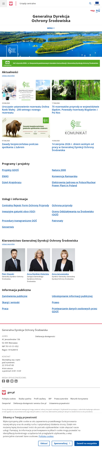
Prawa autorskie (61, 398)
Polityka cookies (9, 398)
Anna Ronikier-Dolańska (38, 274)
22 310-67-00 (8, 365)
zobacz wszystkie (8, 75)
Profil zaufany (40, 398)
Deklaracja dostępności (45, 336)
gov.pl (11, 392)
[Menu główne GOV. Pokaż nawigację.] (3, 3)
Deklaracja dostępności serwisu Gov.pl (29, 403)
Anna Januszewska (60, 274)
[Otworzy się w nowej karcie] (3, 381)
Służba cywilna (25, 398)
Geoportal (6, 403)
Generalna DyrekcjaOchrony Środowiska (51, 18)
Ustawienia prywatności (59, 403)
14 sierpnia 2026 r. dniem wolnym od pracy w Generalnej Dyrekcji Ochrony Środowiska (73, 147)
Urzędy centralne (28, 3)
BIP (50, 398)
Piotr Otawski (8, 274)
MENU (50, 28)
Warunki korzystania (79, 398)
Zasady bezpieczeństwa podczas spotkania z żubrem (20, 146)
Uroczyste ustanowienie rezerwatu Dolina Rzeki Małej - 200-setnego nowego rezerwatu (25, 109)
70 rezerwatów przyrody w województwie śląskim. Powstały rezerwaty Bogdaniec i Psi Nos (75, 109)
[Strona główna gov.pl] (11, 4)
